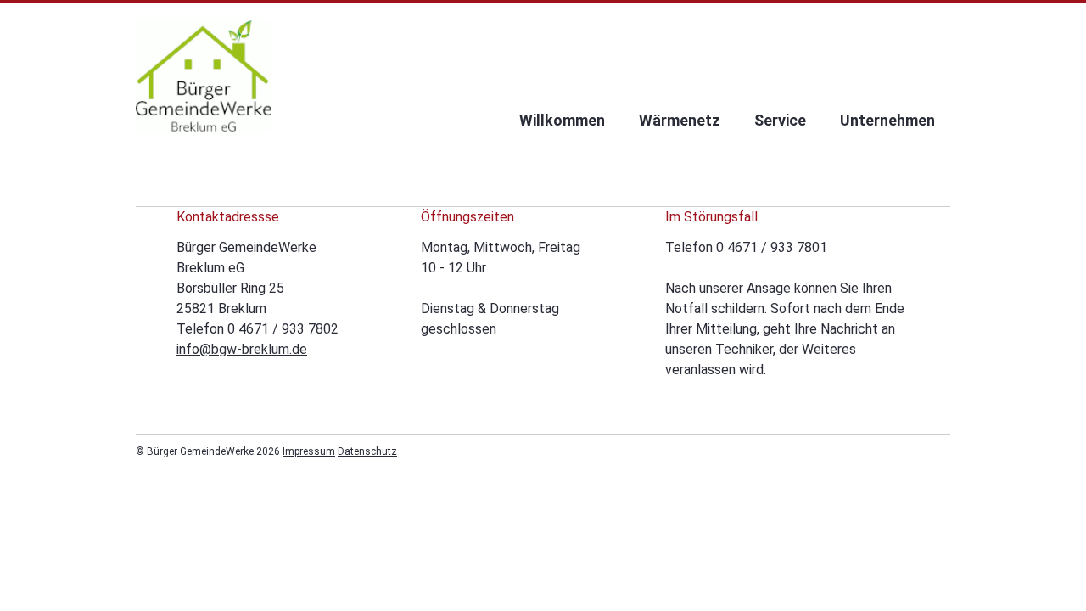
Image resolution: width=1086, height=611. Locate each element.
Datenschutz (367, 451)
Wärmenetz (679, 120)
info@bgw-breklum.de (241, 349)
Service (780, 120)
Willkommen (562, 120)
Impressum (309, 451)
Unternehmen (887, 120)
